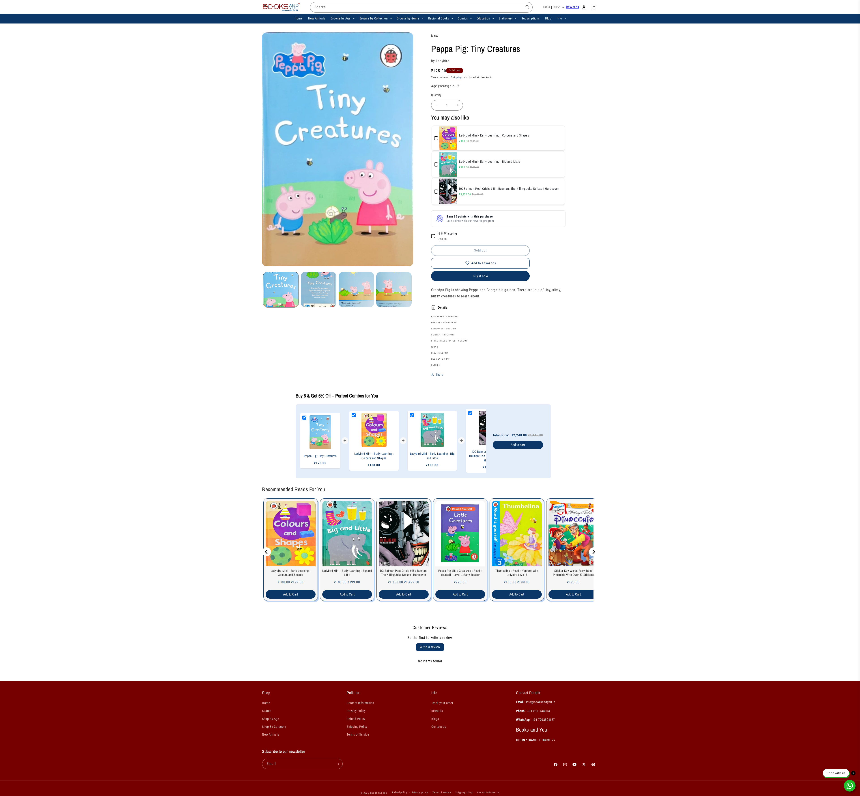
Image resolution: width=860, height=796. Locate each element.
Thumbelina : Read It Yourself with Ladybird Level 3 (516, 573)
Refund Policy (356, 719)
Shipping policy (464, 792)
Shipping (456, 77)
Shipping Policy (357, 726)
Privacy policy (420, 792)
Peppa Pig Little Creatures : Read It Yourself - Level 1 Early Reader (460, 573)
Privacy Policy (356, 711)
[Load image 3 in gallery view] (356, 289)
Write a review (430, 647)
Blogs (435, 719)
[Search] (527, 7)
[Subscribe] (337, 764)
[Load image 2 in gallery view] (318, 289)
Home (266, 703)
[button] (342, 18)
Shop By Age (270, 719)
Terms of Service (358, 734)
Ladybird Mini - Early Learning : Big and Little (347, 573)
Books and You (378, 793)
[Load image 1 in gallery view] (281, 289)
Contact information (488, 792)
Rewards (572, 7)
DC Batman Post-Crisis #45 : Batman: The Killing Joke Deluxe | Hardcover (403, 573)
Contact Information (360, 703)
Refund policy (399, 792)
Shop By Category (274, 726)
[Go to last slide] (266, 551)
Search (266, 711)
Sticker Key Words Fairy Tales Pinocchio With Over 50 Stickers (573, 573)
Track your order (442, 703)
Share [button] (439, 374)
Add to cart (518, 445)
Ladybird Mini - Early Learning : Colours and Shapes (290, 573)
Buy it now (480, 276)
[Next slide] (593, 551)
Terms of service (441, 792)
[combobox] (421, 7)
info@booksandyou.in (540, 702)
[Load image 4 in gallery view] (394, 289)
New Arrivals (270, 734)
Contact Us (438, 726)
